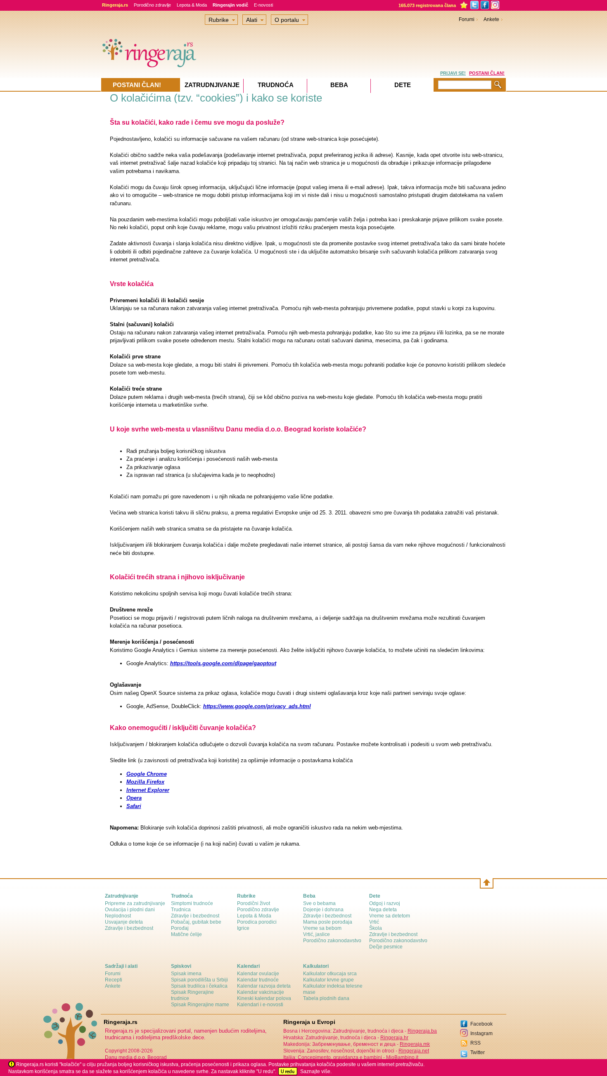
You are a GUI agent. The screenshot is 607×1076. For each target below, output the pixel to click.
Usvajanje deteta (124, 922)
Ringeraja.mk (415, 1044)
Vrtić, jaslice (316, 934)
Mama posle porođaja (327, 922)
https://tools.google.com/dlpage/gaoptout (223, 663)
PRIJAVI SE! (453, 73)
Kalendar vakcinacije (260, 992)
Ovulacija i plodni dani (130, 909)
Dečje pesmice (386, 947)
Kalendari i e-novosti (260, 1004)
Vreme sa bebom (322, 928)
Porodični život (253, 903)
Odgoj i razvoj (384, 903)
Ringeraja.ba (422, 1031)
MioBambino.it (402, 1057)
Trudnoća (276, 84)
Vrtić (374, 922)
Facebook (481, 1024)
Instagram (481, 1033)
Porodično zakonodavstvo (332, 940)
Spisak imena (186, 973)
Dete (402, 84)
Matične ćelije (186, 934)
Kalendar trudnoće (258, 980)
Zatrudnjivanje (212, 84)
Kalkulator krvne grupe (328, 980)
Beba (339, 84)
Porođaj (180, 928)
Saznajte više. (316, 1071)
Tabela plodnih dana (326, 998)
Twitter (477, 1052)
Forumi (466, 19)
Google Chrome (146, 774)
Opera (134, 798)
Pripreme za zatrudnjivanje (135, 903)
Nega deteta (383, 909)
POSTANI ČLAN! (487, 73)
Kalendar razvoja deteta (264, 986)
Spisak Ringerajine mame (200, 1004)
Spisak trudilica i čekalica (199, 986)
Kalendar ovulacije (258, 973)
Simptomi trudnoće (192, 903)
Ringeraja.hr (394, 1037)
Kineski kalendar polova (264, 998)
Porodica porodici (257, 922)
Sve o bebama (319, 903)
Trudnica (181, 909)
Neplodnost (118, 916)
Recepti (113, 980)
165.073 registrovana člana (427, 5)
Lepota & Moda (192, 4)
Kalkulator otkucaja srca (330, 973)
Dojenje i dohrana (323, 909)
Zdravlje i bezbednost (129, 928)
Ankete (491, 19)
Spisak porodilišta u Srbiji (199, 980)
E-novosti (263, 4)
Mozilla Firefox (145, 782)
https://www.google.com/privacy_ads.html (257, 706)
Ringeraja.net (413, 1051)
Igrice (243, 928)
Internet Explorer (147, 790)
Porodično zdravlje (152, 4)
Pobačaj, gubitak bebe (196, 922)
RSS (475, 1043)
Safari (133, 806)
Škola (375, 928)
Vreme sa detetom (389, 916)
